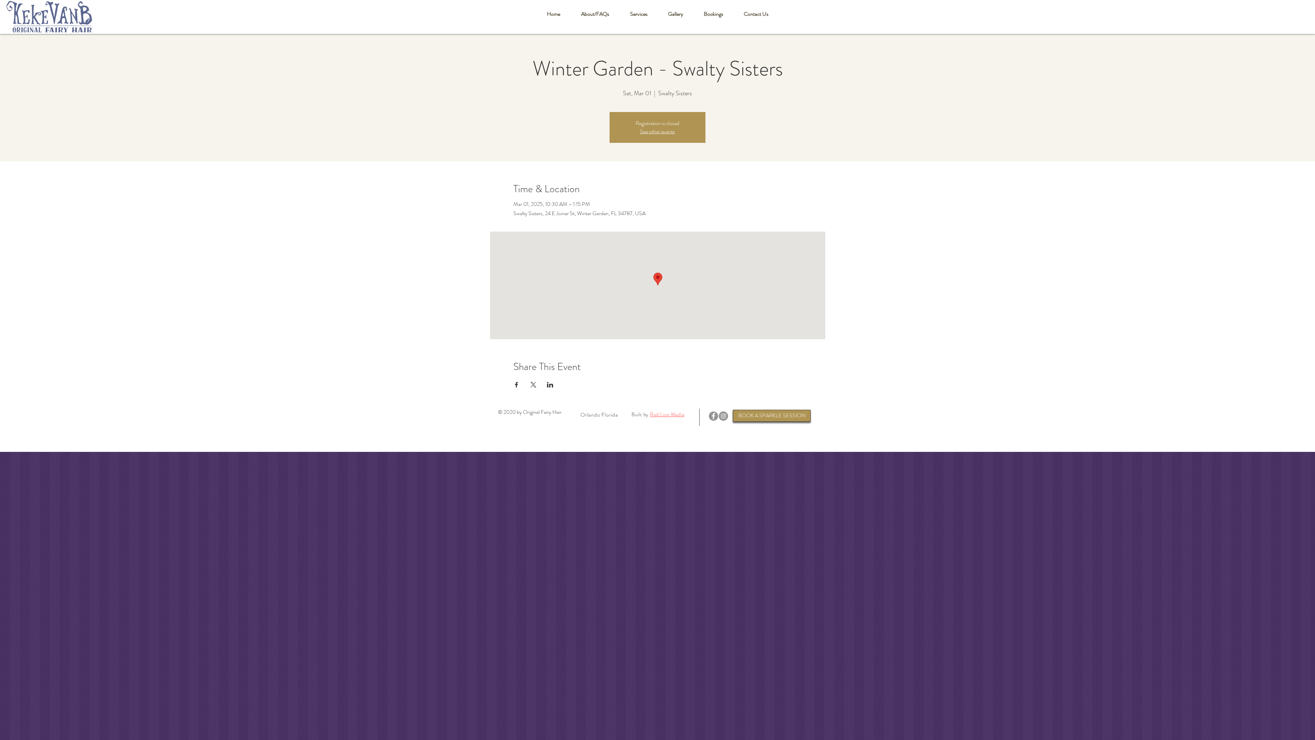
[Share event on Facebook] (516, 384)
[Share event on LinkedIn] (550, 384)
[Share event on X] (533, 384)
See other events (657, 131)
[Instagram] (723, 416)
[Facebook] (713, 416)
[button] (595, 14)
